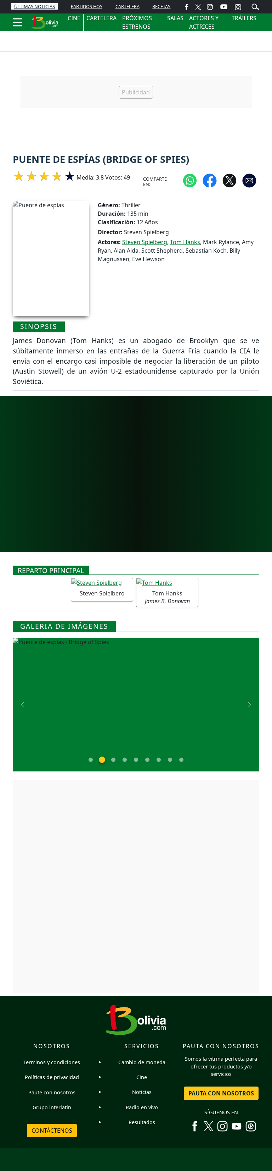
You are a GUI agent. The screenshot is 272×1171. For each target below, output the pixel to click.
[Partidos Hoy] (238, 6)
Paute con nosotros (51, 1092)
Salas (175, 18)
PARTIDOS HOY (86, 6)
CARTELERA (127, 6)
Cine (141, 1077)
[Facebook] (186, 6)
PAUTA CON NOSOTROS (221, 1093)
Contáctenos (52, 1130)
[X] (198, 6)
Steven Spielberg (144, 242)
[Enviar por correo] (249, 180)
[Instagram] (210, 6)
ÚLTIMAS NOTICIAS (34, 6)
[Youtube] (224, 7)
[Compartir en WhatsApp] (190, 180)
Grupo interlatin (52, 1107)
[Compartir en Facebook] (210, 180)
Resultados (142, 1122)
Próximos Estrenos (137, 22)
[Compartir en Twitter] (229, 180)
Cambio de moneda (141, 1062)
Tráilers (244, 18)
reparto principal (51, 570)
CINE (74, 18)
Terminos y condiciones (51, 1062)
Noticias (142, 1092)
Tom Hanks (185, 242)
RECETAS (161, 6)
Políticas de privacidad (52, 1077)
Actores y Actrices (204, 22)
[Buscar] (255, 6)
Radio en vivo (142, 1107)
